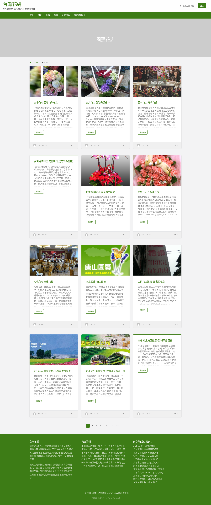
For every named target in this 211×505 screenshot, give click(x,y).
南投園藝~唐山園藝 (96, 281)
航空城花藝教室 (105, 493)
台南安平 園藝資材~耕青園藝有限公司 (105, 371)
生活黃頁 (155, 462)
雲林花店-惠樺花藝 (147, 102)
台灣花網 (12, 4)
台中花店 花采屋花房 (148, 192)
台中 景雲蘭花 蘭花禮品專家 (100, 192)
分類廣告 (154, 452)
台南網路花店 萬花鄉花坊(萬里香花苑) (53, 161)
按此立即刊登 (188, 6)
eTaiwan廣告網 (151, 456)
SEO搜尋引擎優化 (141, 459)
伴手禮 (157, 469)
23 (112, 426)
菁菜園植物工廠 (121, 493)
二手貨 (153, 472)
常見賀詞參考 (80, 15)
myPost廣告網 (140, 446)
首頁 (32, 15)
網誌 (56, 15)
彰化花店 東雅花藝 (43, 281)
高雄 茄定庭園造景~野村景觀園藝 (155, 340)
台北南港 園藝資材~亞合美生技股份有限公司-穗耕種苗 (62, 371)
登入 (202, 6)
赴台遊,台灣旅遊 (140, 466)
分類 (48, 15)
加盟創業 (151, 476)
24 (117, 426)
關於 (40, 15)
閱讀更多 (39, 132)
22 (107, 426)
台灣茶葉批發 (139, 482)
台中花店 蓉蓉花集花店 (46, 102)
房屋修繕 (137, 449)
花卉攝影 (66, 15)
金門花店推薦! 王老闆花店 (151, 281)
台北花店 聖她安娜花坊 (98, 102)
